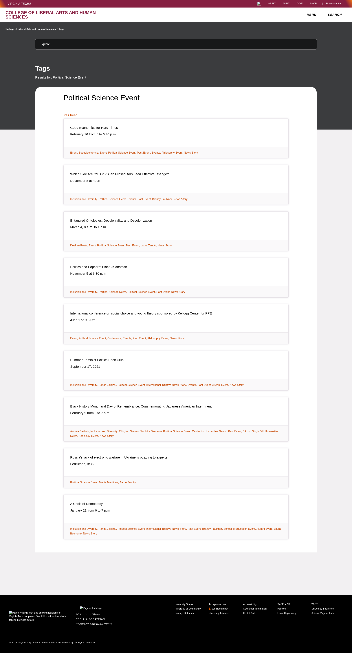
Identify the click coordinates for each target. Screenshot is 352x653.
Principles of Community (188, 608)
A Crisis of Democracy (86, 504)
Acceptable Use (217, 604)
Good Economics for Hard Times (94, 128)
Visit (286, 4)
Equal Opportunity (286, 613)
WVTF (314, 604)
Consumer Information (255, 608)
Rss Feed (70, 115)
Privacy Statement (185, 613)
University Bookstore (322, 608)
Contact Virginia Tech (95, 624)
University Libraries (219, 613)
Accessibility (250, 604)
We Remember (220, 608)
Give (300, 4)
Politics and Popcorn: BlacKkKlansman (98, 267)
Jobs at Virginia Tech (322, 613)
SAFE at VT (283, 604)
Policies (281, 608)
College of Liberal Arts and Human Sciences (32, 29)
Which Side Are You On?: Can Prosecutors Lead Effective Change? (119, 174)
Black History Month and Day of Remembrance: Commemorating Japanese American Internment (141, 406)
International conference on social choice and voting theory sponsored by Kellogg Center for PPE (141, 313)
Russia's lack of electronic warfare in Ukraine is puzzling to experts (118, 457)
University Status (184, 604)
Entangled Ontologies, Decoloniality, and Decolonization (111, 220)
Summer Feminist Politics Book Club (97, 360)
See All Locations (91, 619)
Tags (61, 29)
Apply (272, 4)
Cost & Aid (248, 613)
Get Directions (89, 614)
